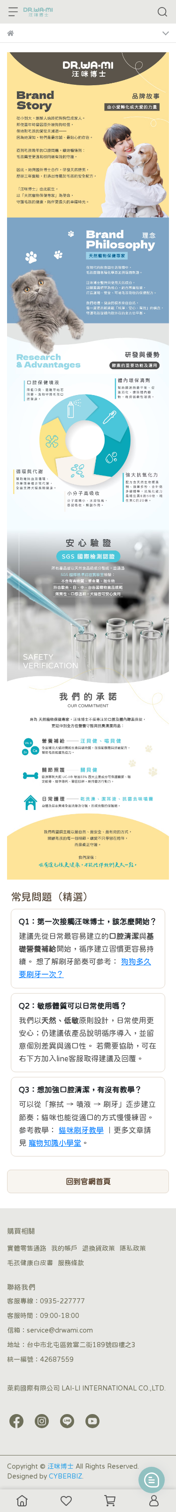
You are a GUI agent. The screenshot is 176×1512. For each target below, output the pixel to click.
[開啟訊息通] (151, 1480)
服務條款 (71, 1263)
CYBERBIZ (65, 1476)
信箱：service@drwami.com (50, 1330)
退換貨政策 (98, 1248)
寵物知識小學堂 (55, 1143)
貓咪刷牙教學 (81, 1130)
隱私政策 (133, 1248)
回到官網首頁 (88, 1181)
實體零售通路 (26, 1248)
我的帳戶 (64, 1248)
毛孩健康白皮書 (30, 1263)
